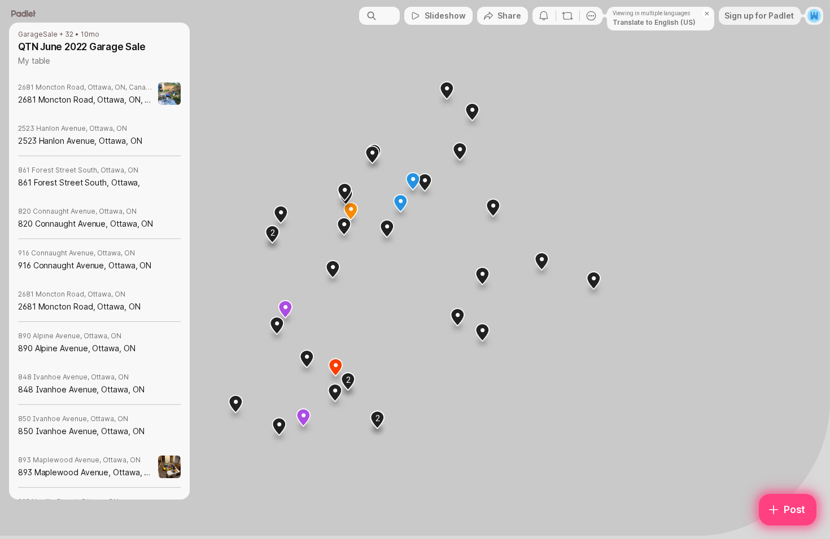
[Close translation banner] (706, 13)
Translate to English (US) (654, 22)
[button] (378, 424)
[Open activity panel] (543, 16)
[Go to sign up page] (814, 16)
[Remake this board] (567, 16)
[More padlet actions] (591, 16)
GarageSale (38, 34)
